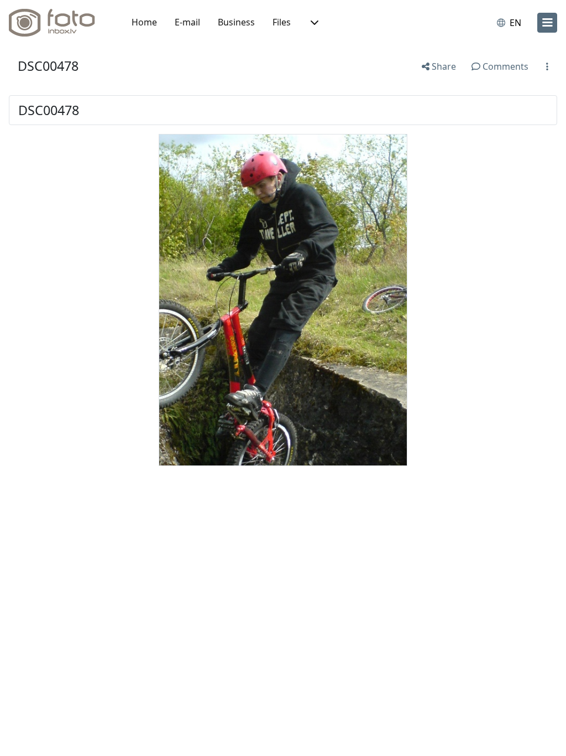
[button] (313, 22)
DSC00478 (48, 66)
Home (144, 22)
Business (236, 22)
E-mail (187, 22)
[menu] (547, 23)
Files (281, 22)
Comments (504, 66)
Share (442, 66)
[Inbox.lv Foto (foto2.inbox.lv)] (58, 23)
